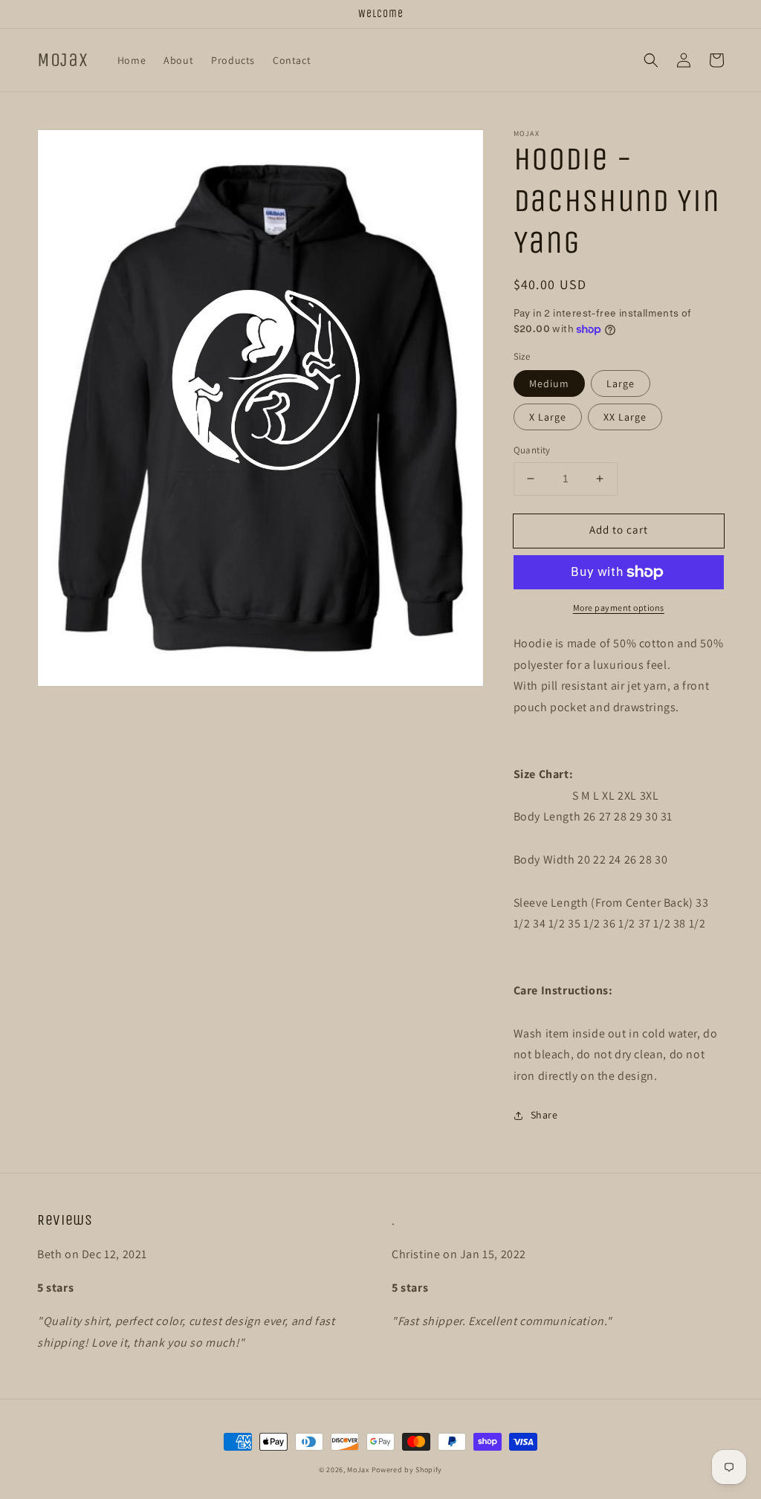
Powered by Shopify (407, 1469)
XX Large (625, 417)
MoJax (358, 1469)
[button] (651, 60)
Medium (549, 383)
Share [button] (544, 1114)
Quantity (532, 450)
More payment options (618, 607)
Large (620, 383)
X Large (547, 417)
